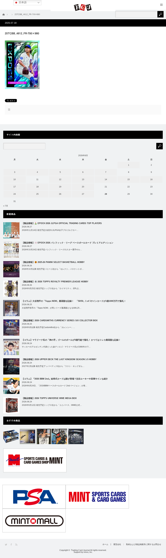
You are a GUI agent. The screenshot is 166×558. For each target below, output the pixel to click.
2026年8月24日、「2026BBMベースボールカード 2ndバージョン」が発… (54, 386)
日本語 (22, 2)
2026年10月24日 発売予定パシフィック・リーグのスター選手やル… (52, 249)
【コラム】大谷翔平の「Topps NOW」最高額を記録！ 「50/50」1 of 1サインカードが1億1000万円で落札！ (74, 301)
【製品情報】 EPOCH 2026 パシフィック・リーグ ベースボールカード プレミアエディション (67, 243)
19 (60, 187)
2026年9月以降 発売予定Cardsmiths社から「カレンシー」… (48, 327)
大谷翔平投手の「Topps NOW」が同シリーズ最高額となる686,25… (51, 308)
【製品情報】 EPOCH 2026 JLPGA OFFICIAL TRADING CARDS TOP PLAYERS (62, 223)
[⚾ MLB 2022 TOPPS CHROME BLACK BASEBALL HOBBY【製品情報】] (76, 436)
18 (37, 187)
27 (83, 194)
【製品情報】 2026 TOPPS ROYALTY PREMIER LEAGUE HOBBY (55, 281)
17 (14, 187)
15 (128, 179)
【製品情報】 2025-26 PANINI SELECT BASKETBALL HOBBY (53, 262)
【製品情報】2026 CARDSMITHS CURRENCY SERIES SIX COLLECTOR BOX (60, 320)
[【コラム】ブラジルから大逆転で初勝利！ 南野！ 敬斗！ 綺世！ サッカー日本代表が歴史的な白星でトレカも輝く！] (27, 436)
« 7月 (5, 206)
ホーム (105, 544)
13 (83, 179)
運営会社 (117, 544)
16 (151, 179)
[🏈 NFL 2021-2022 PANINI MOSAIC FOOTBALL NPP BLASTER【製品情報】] (59, 436)
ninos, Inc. (88, 552)
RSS (16, 544)
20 (83, 187)
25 (37, 194)
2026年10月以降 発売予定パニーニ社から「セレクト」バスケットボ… (53, 269)
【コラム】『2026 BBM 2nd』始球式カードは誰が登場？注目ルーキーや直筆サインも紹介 (65, 379)
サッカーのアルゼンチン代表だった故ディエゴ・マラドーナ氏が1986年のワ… (56, 347)
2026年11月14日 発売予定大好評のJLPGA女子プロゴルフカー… (50, 230)
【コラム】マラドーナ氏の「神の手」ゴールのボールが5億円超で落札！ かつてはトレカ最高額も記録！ (71, 340)
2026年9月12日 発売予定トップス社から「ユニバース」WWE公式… (52, 405)
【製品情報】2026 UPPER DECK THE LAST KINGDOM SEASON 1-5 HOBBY (59, 359)
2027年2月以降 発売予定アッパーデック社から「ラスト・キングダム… (53, 366)
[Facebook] (11, 544)
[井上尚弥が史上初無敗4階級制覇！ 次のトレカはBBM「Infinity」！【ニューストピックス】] (44, 436)
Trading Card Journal (80, 550)
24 (14, 194)
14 (106, 179)
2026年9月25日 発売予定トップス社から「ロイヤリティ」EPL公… (51, 288)
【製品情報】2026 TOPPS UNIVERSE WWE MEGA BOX (49, 398)
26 (60, 194)
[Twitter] (6, 544)
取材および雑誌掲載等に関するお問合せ (143, 544)
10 (14, 179)
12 (60, 179)
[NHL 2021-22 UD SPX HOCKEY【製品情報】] (11, 436)
